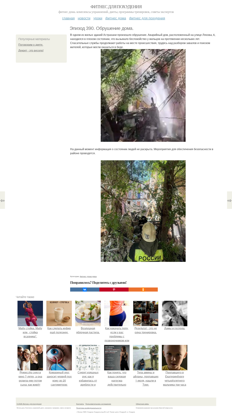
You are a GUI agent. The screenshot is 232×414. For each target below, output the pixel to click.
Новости (84, 17)
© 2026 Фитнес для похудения (29, 404)
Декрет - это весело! (30, 50)
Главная (68, 17)
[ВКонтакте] (84, 289)
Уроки (97, 17)
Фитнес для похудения (116, 6)
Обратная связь (142, 404)
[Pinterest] (114, 289)
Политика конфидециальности (88, 408)
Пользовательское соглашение (98, 404)
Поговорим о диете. (30, 44)
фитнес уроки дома (88, 276)
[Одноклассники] (143, 289)
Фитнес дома (115, 17)
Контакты (80, 404)
